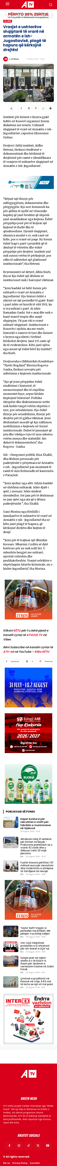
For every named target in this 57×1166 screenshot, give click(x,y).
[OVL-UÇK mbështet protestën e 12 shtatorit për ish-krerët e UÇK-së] (10, 946)
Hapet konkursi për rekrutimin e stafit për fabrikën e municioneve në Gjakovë (35, 823)
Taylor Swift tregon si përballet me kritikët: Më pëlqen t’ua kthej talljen (35, 930)
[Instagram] (19, 1146)
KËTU (17, 630)
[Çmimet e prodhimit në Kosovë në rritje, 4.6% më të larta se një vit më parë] (10, 982)
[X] (28, 108)
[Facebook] (21, 108)
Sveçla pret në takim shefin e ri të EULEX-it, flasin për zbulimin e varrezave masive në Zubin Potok (37, 963)
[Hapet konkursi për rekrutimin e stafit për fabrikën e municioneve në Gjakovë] (10, 822)
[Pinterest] (36, 108)
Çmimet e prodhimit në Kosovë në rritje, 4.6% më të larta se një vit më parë (36, 981)
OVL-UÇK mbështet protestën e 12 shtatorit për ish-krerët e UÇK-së (35, 945)
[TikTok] (28, 1146)
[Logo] (27, 4)
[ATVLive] (6, 59)
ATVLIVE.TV (34, 635)
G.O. (21, 856)
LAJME (7, 21)
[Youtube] (48, 1146)
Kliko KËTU (42, 652)
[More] (50, 108)
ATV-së (8, 652)
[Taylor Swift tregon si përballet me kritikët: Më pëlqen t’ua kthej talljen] (10, 931)
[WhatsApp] (43, 108)
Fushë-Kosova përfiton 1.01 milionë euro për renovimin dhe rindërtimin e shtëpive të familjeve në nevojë (37, 867)
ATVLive (15, 59)
